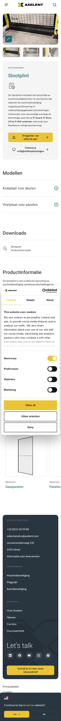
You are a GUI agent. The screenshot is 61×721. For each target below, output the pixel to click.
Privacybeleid (10, 686)
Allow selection (30, 416)
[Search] (54, 4)
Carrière (11, 624)
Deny (30, 427)
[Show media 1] (11, 52)
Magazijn (12, 582)
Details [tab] (30, 300)
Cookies (7, 691)
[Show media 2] (31, 52)
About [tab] (50, 300)
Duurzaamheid (15, 630)
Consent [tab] (11, 300)
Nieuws (11, 617)
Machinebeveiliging (18, 575)
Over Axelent (14, 610)
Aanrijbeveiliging (16, 588)
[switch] (52, 369)
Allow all (30, 405)
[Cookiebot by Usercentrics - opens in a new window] (43, 291)
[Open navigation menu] (6, 4)
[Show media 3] (51, 52)
